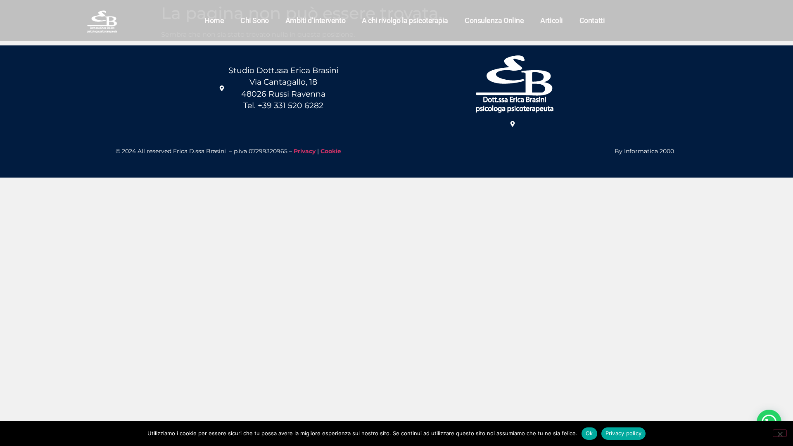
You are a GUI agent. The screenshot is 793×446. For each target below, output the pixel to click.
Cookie (331, 151)
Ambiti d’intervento (315, 20)
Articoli (551, 20)
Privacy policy (623, 433)
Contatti (592, 20)
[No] (780, 433)
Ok (589, 433)
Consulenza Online (494, 20)
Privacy (305, 151)
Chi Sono (254, 20)
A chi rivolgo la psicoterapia (405, 20)
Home (214, 20)
